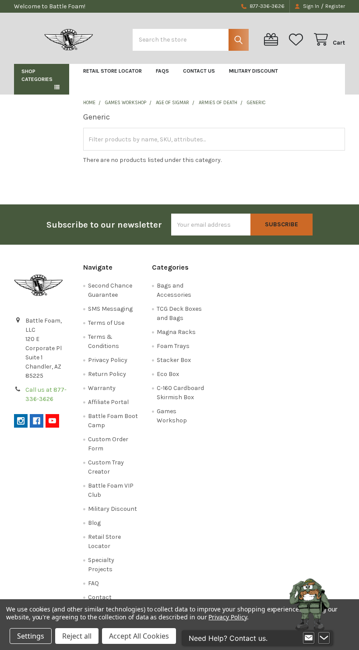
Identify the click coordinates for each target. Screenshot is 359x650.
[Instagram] (21, 421)
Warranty (102, 388)
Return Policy (107, 374)
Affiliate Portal (108, 402)
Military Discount (253, 71)
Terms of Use (106, 323)
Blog (94, 523)
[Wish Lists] (298, 39)
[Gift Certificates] (273, 39)
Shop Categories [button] (37, 75)
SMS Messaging (110, 309)
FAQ (93, 583)
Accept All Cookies (139, 636)
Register (335, 6)
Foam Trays (173, 346)
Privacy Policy (107, 360)
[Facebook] (36, 421)
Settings (30, 636)
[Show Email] (308, 638)
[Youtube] (52, 421)
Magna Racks (176, 332)
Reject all (77, 636)
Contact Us (199, 71)
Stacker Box (174, 360)
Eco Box (168, 374)
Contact (100, 597)
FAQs (162, 71)
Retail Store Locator (112, 71)
